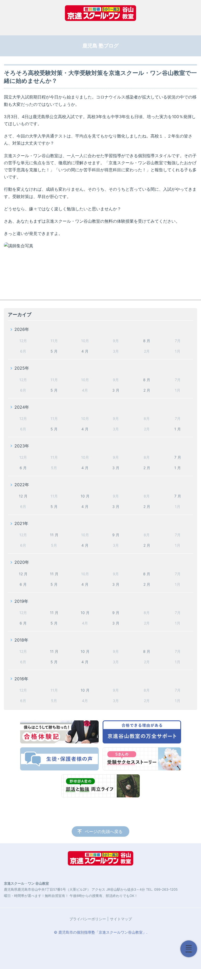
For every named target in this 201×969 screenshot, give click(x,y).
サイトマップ (121, 919)
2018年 (21, 640)
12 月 (23, 496)
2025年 (21, 368)
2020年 (21, 562)
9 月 (115, 535)
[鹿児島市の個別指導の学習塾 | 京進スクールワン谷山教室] (100, 13)
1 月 (177, 429)
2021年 (21, 523)
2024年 (21, 407)
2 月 (146, 390)
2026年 (21, 329)
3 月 (115, 390)
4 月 (84, 351)
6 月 (23, 468)
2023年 (21, 445)
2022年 (21, 484)
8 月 (146, 340)
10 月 (85, 496)
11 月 (54, 535)
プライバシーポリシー (87, 919)
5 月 (54, 351)
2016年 (21, 678)
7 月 (177, 457)
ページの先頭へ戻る (103, 831)
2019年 (21, 601)
